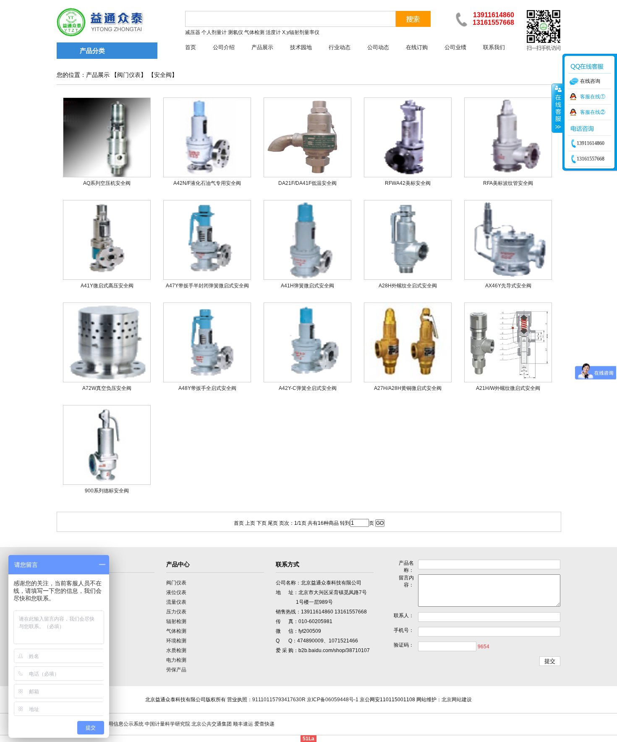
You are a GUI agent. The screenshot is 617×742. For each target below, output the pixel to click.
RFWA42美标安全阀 (408, 183)
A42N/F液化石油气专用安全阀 (207, 183)
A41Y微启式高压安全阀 (107, 286)
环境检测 (176, 641)
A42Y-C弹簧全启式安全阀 (308, 388)
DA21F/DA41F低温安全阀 (307, 183)
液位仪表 (176, 592)
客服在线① (592, 97)
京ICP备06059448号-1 (332, 700)
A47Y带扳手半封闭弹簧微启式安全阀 (207, 286)
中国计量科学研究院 (167, 724)
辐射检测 (176, 621)
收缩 (557, 108)
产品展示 (262, 47)
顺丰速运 (243, 724)
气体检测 (176, 631)
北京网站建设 (457, 700)
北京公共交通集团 (211, 724)
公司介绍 (224, 47)
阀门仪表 (129, 75)
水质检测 (176, 650)
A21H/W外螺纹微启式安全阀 (508, 388)
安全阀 (163, 75)
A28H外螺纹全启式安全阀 (408, 286)
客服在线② (592, 112)
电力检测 (176, 660)
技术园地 (301, 47)
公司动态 (378, 47)
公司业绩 (455, 47)
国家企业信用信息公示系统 (113, 724)
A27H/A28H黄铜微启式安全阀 (408, 388)
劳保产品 (176, 670)
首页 (190, 47)
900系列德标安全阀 (107, 491)
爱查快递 (264, 724)
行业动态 (339, 47)
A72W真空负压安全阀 (106, 388)
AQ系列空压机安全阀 (107, 183)
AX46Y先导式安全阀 (508, 286)
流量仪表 (176, 602)
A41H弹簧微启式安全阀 (307, 286)
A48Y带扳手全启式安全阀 (207, 388)
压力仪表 (176, 612)
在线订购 (417, 47)
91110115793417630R (279, 700)
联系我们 (494, 47)
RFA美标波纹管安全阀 (508, 183)
